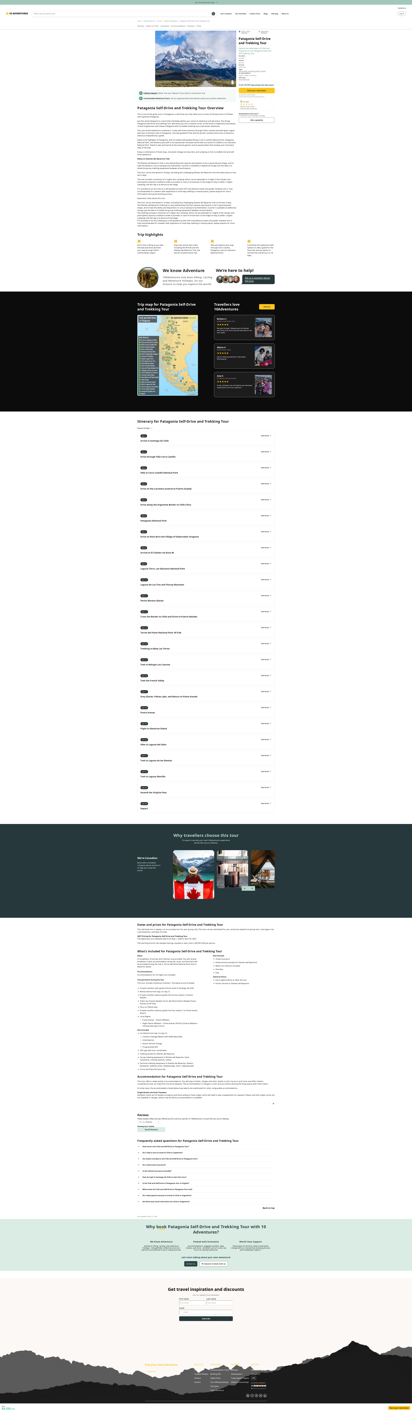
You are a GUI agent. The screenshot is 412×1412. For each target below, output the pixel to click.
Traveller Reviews (201, 1374)
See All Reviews (151, 1129)
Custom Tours (255, 14)
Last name (211, 1299)
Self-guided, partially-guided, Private (252, 71)
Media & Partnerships (240, 1382)
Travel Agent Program (240, 1378)
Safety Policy (215, 1378)
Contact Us (255, 1374)
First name (184, 1299)
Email (181, 1308)
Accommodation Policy (219, 1370)
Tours (139, 21)
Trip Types (214, 1386)
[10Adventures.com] (17, 13)
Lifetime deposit (150, 93)
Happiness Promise (265, 32)
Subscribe (206, 1318)
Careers (197, 1382)
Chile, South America (245, 32)
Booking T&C (215, 1374)
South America (149, 21)
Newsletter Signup (258, 1370)
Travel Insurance (217, 1390)
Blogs (266, 14)
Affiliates (234, 1370)
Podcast (197, 1378)
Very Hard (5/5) (244, 79)
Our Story (198, 1370)
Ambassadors (236, 1374)
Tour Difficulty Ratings (219, 1382)
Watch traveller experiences (248, 108)
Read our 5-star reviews (247, 106)
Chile (159, 21)
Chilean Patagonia (171, 21)
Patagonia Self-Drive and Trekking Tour (195, 21)
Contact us (402, 8)
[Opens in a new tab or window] (247, 1395)
